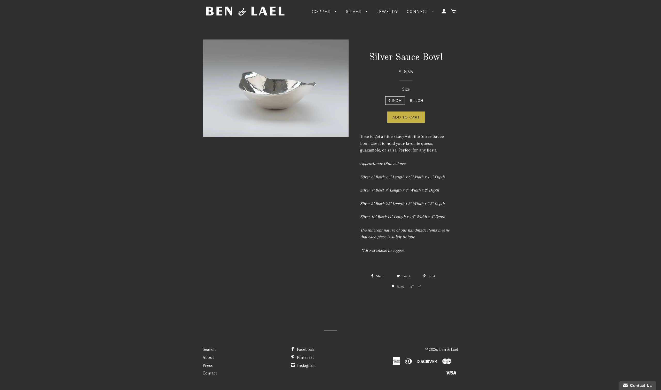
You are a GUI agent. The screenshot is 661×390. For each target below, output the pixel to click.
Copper (322, 11)
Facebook (305, 349)
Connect (418, 11)
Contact (210, 373)
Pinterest (305, 357)
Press (208, 365)
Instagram (306, 365)
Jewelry (387, 11)
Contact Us (640, 385)
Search (209, 349)
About (208, 357)
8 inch (416, 100)
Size (406, 89)
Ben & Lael (448, 349)
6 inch (395, 100)
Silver (354, 11)
